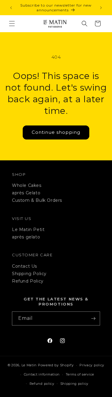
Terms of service (80, 374)
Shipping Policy (29, 273)
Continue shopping (56, 132)
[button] (12, 23)
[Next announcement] (101, 7)
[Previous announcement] (11, 7)
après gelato (26, 237)
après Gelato (26, 193)
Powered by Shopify (56, 365)
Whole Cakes (27, 185)
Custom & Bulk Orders (37, 200)
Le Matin (29, 365)
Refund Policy (28, 281)
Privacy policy (91, 365)
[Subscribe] (93, 318)
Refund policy (42, 384)
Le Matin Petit (28, 229)
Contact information (42, 374)
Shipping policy (74, 384)
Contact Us (24, 266)
